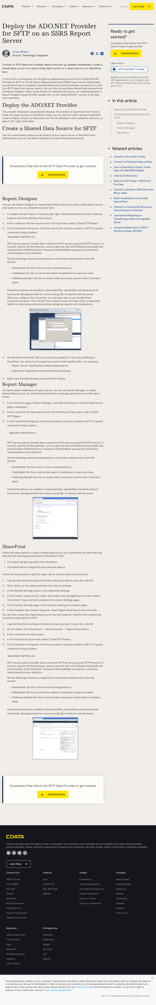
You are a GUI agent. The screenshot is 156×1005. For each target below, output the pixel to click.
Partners (120, 903)
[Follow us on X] (97, 53)
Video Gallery (13, 963)
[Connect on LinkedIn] (101, 53)
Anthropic (48, 934)
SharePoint (123, 132)
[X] (14, 853)
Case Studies (13, 939)
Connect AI (48, 884)
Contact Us (121, 913)
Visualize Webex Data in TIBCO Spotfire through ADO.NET (131, 229)
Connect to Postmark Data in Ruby (133, 161)
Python (9, 893)
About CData (122, 879)
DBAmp (47, 893)
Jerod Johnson (20, 51)
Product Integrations (90, 884)
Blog (8, 944)
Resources (11, 949)
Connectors (85, 879)
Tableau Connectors (16, 917)
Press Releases (123, 884)
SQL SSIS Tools (50, 889)
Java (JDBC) (12, 884)
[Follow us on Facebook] (92, 53)
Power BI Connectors (16, 913)
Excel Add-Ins (13, 908)
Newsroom (121, 889)
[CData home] (10, 6)
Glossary (10, 958)
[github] (19, 853)
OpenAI (46, 958)
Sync (45, 879)
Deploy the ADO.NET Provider (130, 109)
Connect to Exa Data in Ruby (129, 156)
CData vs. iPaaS (87, 898)
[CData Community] (25, 853)
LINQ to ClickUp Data (125, 175)
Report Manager (126, 127)
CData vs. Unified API (90, 903)
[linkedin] (8, 853)
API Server (11, 898)
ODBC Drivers (13, 879)
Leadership (121, 898)
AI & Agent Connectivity (92, 889)
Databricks (48, 939)
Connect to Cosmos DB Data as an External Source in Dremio (133, 208)
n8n (45, 954)
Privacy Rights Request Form (57, 990)
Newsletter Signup (15, 954)
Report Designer (126, 123)
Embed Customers (89, 893)
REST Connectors (14, 903)
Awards (119, 893)
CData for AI (105, 6)
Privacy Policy (82, 987)
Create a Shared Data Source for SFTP (132, 116)
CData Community (15, 934)
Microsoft (48, 949)
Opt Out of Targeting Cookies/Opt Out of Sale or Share (125, 996)
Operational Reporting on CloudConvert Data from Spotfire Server (132, 219)
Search (122, 7)
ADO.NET (10, 889)
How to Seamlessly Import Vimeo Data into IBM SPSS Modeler (132, 168)
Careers (120, 908)
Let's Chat (138, 6)
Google (46, 944)
